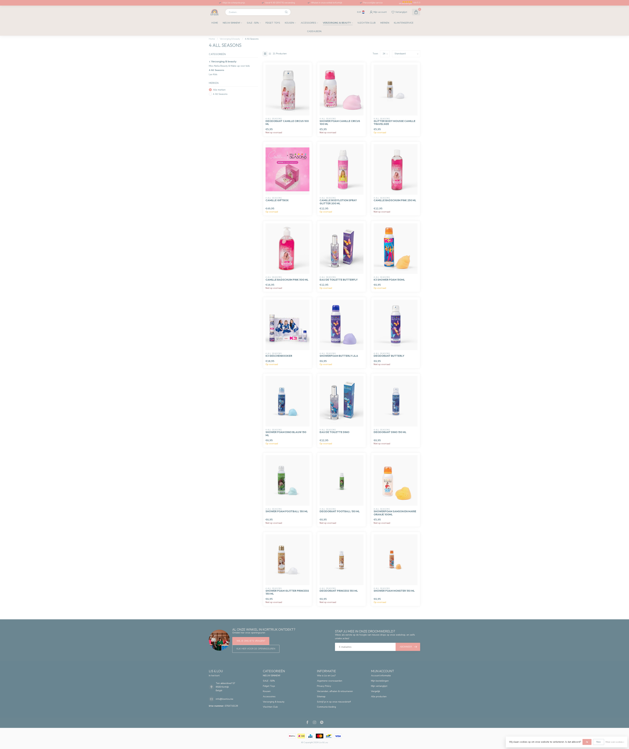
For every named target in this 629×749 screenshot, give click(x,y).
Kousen (289, 22)
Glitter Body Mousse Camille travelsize (394, 123)
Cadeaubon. (314, 31)
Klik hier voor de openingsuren (256, 648)
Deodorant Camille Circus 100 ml (287, 123)
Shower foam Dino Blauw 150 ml (286, 434)
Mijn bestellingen (380, 680)
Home (214, 22)
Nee (598, 741)
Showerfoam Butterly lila (339, 355)
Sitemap (321, 696)
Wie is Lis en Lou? (326, 675)
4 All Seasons (252, 38)
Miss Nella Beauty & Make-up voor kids (229, 65)
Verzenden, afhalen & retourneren (335, 691)
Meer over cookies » (615, 741)
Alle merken (219, 90)
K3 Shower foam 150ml (389, 279)
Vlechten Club (366, 22)
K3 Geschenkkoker (279, 355)
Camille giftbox (277, 200)
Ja (587, 741)
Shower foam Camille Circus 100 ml (340, 123)
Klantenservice (403, 22)
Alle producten (379, 696)
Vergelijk (375, 691)
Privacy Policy (324, 686)
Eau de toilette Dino (334, 432)
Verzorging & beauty (337, 22)
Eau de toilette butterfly (339, 279)
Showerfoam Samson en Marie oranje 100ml (395, 513)
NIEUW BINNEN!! (231, 22)
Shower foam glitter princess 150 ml (287, 592)
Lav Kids (213, 74)
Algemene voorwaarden (329, 680)
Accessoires (308, 22)
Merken (384, 22)
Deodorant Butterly (389, 355)
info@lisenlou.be (224, 699)
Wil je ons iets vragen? (251, 640)
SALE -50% (253, 22)
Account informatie (381, 675)
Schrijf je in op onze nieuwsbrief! (334, 701)
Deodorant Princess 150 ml (339, 590)
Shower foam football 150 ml (287, 511)
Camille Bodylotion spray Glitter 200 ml (338, 202)
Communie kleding (326, 706)
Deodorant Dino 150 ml (390, 432)
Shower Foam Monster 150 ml (394, 590)
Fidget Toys (273, 22)
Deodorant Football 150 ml (340, 511)
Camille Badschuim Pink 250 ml (395, 200)
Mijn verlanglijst (379, 686)
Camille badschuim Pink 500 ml (287, 279)
